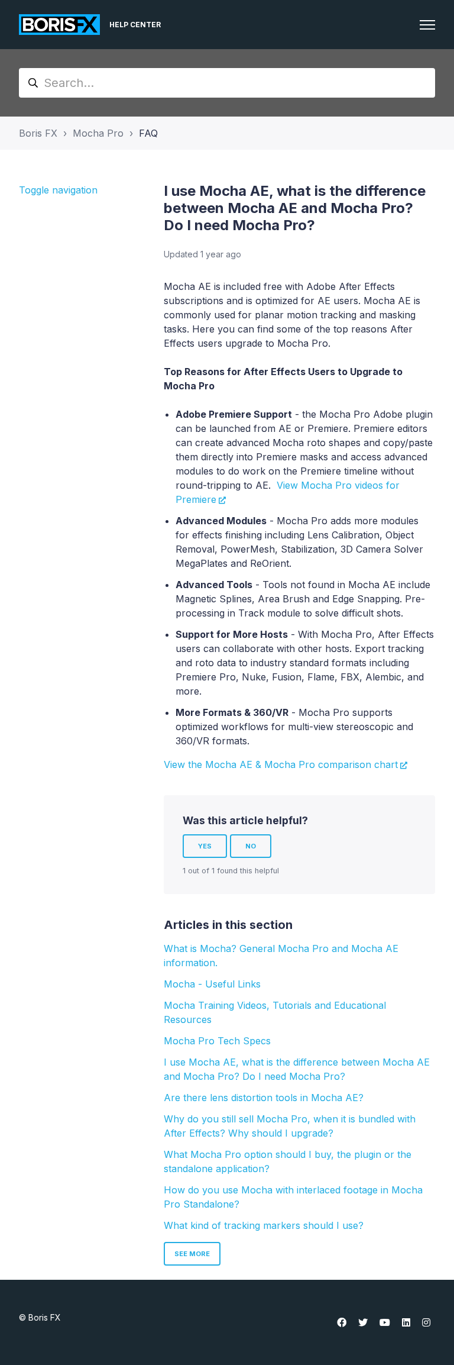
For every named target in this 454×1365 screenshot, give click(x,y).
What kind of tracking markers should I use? (264, 1225)
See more (192, 1254)
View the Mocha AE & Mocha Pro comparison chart (281, 764)
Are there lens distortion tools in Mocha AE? (264, 1097)
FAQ (148, 133)
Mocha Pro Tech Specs (217, 1041)
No (250, 846)
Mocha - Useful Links (212, 984)
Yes (205, 846)
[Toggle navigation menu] (427, 25)
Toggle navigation (58, 190)
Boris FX (38, 133)
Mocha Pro (98, 133)
